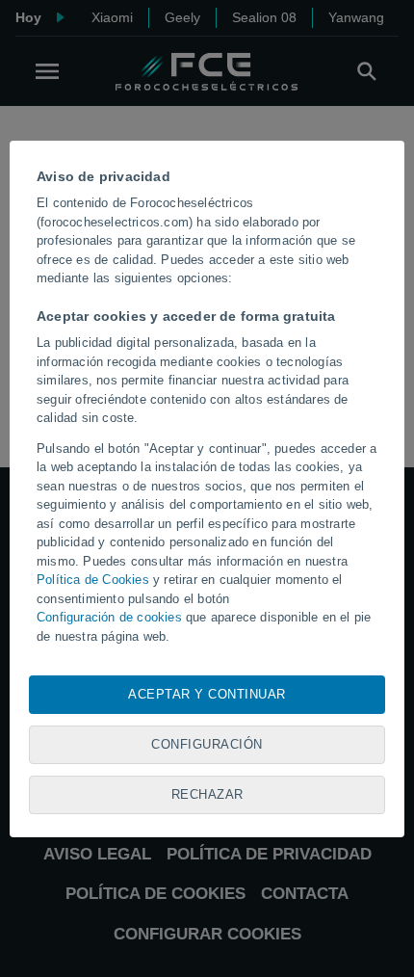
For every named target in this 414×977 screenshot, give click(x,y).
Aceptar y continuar (207, 694)
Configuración (207, 744)
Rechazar (207, 794)
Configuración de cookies (109, 617)
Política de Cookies (93, 579)
